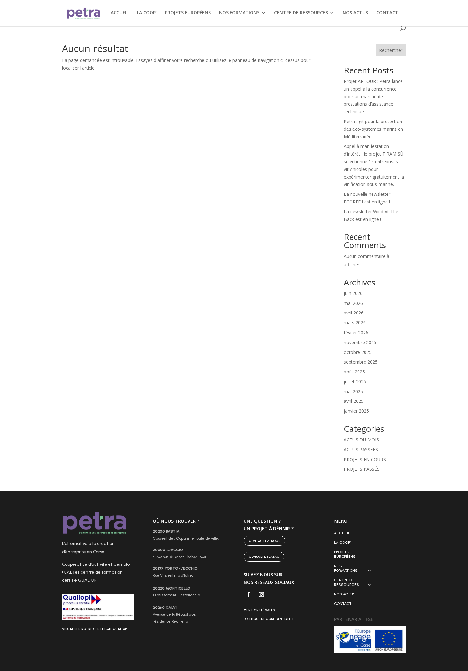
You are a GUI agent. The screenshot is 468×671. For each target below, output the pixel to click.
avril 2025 (354, 401)
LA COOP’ (147, 13)
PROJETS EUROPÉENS (188, 13)
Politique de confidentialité (269, 619)
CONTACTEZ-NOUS (264, 541)
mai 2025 (353, 391)
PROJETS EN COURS (365, 459)
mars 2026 (355, 323)
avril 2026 (354, 313)
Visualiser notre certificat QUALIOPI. (95, 629)
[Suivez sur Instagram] (261, 594)
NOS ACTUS (355, 13)
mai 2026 (353, 303)
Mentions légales (259, 610)
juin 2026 (353, 293)
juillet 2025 (355, 382)
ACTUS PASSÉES (361, 449)
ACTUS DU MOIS (361, 440)
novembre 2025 (360, 342)
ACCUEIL (120, 13)
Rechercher (390, 50)
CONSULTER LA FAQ (264, 557)
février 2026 (356, 332)
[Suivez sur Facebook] (249, 594)
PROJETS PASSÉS (361, 469)
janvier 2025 (356, 411)
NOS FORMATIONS (239, 13)
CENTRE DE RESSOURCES (301, 13)
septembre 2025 (361, 362)
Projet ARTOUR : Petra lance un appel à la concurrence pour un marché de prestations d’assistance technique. (373, 96)
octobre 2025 (358, 352)
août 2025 (354, 372)
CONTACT (387, 13)
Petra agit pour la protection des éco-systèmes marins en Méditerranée (373, 129)
